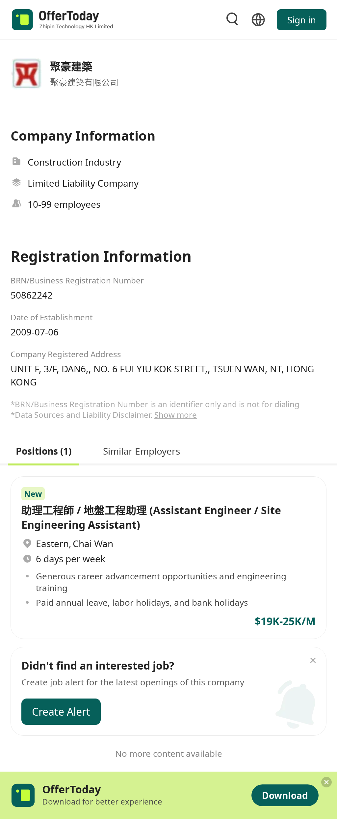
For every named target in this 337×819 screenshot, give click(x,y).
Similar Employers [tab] (141, 450)
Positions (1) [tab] (43, 450)
